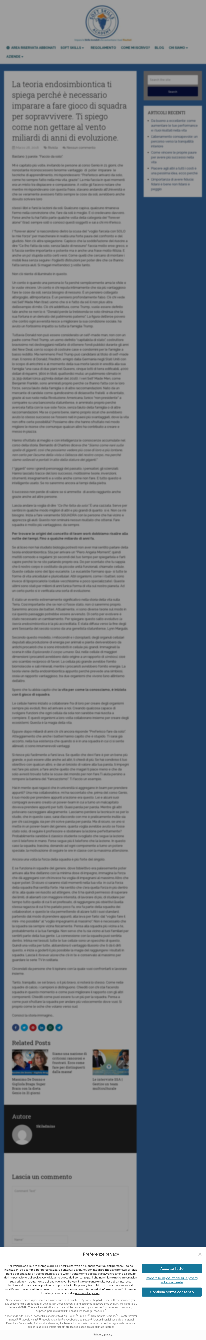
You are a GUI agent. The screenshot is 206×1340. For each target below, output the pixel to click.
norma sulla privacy (87, 1293)
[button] (172, 1292)
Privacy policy (103, 1334)
